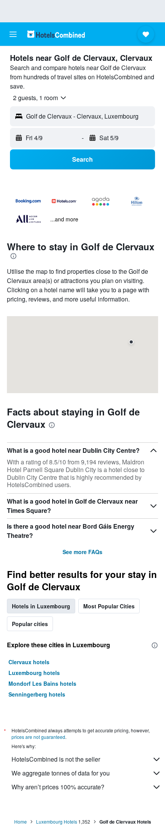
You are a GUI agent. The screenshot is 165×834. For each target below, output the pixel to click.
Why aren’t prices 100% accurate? (58, 786)
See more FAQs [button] (82, 552)
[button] (13, 34)
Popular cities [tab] (30, 624)
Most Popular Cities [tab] (109, 606)
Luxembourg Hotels (56, 821)
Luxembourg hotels (34, 673)
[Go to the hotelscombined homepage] (56, 34)
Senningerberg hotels (36, 694)
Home (20, 821)
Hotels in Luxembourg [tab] (41, 606)
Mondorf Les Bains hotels (42, 683)
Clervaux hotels (29, 662)
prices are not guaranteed (38, 737)
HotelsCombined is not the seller (56, 759)
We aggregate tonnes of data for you (61, 773)
